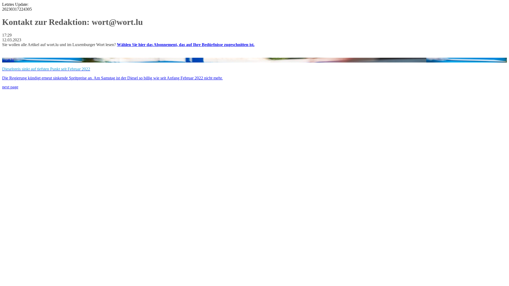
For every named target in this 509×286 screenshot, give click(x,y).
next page (10, 87)
